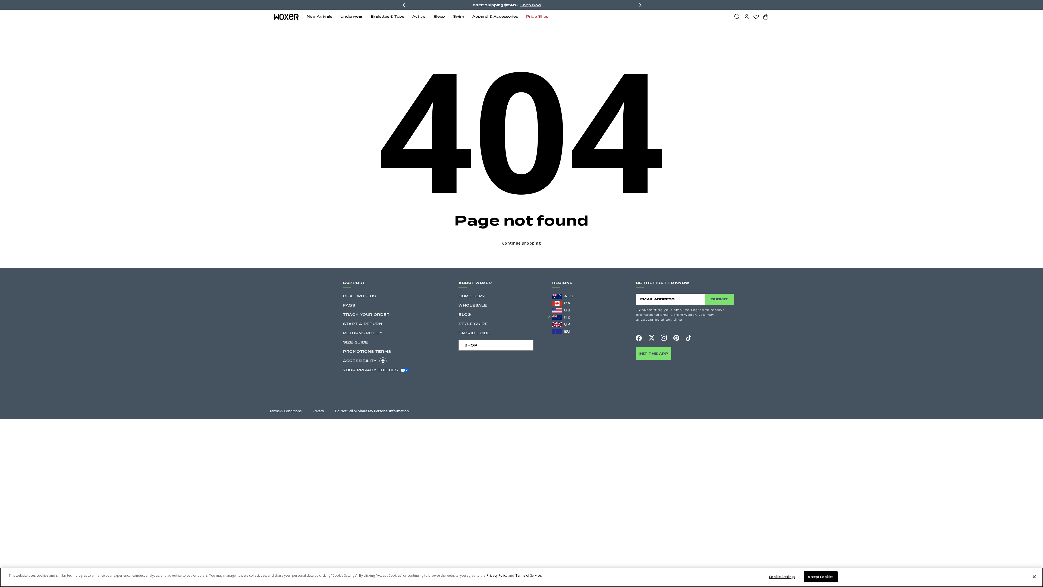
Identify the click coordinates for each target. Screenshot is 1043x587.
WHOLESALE (472, 305)
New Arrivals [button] (319, 16)
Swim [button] (458, 16)
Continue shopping (521, 243)
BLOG (464, 315)
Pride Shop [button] (537, 16)
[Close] (1034, 577)
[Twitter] (651, 338)
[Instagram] (664, 338)
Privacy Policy (497, 575)
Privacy (318, 410)
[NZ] (557, 317)
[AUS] (557, 296)
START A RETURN (362, 324)
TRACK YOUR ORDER (366, 315)
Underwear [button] (351, 16)
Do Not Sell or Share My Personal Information (372, 410)
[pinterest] (676, 338)
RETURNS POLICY (363, 333)
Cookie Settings (782, 576)
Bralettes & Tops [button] (387, 16)
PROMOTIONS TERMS (367, 351)
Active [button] (418, 16)
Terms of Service (528, 575)
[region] (521, 577)
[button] (737, 17)
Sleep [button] (439, 16)
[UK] (557, 324)
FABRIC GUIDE (474, 333)
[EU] (557, 331)
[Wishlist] (756, 17)
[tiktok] (688, 338)
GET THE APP (653, 353)
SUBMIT (719, 299)
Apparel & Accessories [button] (495, 16)
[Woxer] (286, 16)
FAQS (349, 305)
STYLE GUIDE (473, 324)
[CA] (557, 303)
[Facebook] (639, 338)
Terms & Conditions (285, 410)
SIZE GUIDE (355, 342)
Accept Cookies (820, 576)
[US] (557, 310)
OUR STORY (471, 296)
